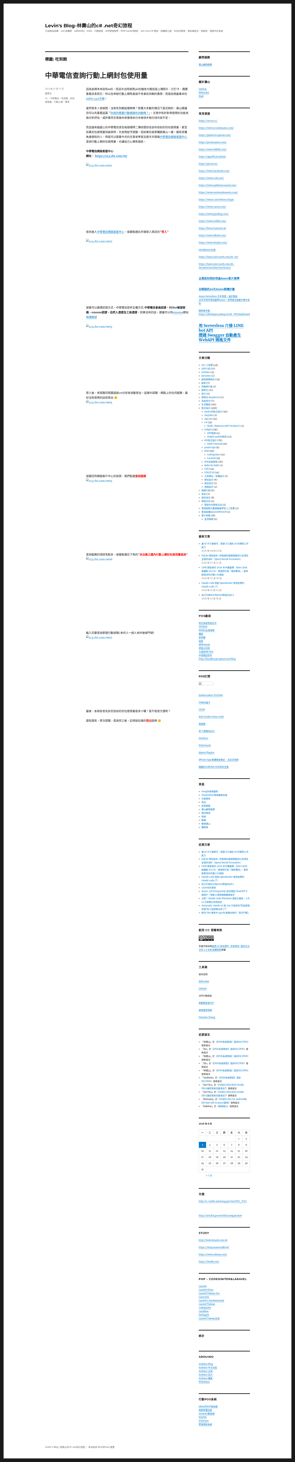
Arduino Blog (206, 1364)
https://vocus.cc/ (208, 120)
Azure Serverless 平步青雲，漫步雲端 (218, 296)
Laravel (211, 458)
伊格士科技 (204, 648)
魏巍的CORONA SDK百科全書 (214, 766)
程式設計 (205, 408)
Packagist (204, 1314)
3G (46, 98)
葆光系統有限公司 (207, 623)
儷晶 (201, 633)
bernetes (206, 375)
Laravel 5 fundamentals (211, 1300)
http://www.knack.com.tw (213, 1240)
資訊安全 (208, 483)
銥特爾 (202, 637)
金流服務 (208, 519)
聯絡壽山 (205, 823)
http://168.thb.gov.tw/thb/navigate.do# (220, 1215)
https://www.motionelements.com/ (218, 192)
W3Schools (205, 745)
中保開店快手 (205, 655)
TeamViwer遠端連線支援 (214, 795)
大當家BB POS (206, 651)
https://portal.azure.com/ (213, 142)
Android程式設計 (213, 411)
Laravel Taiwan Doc (209, 1293)
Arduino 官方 (206, 1374)
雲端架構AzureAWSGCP (213, 511)
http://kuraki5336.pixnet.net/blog (217, 658)
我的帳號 (205, 813)
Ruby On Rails (211, 465)
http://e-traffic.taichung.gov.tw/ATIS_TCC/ (223, 1201)
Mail (201, 96)
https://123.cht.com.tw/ (111, 156)
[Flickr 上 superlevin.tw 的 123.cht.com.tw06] (137, 591)
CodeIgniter (213, 454)
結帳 (203, 816)
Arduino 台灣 (206, 1371)
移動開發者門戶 (206, 1003)
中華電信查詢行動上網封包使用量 (96, 75)
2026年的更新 (208, 887)
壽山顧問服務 (205, 64)
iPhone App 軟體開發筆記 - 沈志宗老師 (218, 759)
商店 (203, 802)
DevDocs (203, 738)
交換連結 (205, 798)
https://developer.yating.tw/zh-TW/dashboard (224, 314)
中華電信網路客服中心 (173, 136)
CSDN (202, 709)
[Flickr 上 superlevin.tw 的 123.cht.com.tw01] (137, 194)
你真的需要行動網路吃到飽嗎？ (130, 113)
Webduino (204, 1381)
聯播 (203, 820)
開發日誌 (205, 501)
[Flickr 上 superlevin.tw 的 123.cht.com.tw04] (137, 434)
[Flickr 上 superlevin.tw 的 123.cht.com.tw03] (137, 355)
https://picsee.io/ (208, 163)
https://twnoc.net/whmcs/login (216, 199)
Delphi (208, 429)
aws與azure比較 (207, 249)
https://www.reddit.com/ (212, 221)
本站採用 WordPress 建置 (101, 1447)
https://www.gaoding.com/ (214, 214)
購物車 (204, 827)
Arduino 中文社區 (208, 1367)
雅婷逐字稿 (205, 310)
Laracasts (204, 1297)
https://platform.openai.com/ (215, 135)
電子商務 (205, 515)
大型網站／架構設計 (214, 476)
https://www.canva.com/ (212, 206)
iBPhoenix (204, 644)
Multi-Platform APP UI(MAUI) (223, 426)
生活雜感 (205, 404)
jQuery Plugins (206, 752)
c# (205, 422)
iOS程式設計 (210, 440)
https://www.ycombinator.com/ (216, 128)
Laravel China (206, 1289)
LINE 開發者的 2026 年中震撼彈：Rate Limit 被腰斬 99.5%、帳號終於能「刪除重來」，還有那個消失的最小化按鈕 (224, 571)
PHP (206, 451)
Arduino (205, 372)
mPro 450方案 (95, 98)
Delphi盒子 (204, 702)
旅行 (203, 393)
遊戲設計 (208, 486)
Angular (208, 415)
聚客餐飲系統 (205, 1424)
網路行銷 (205, 490)
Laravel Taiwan (207, 1304)
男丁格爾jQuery (207, 731)
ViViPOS (203, 626)
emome (178, 312)
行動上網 (58, 101)
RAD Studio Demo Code (211, 716)
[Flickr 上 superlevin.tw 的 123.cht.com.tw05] (137, 512)
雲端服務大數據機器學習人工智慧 (218, 508)
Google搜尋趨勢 (209, 791)
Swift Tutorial (214, 443)
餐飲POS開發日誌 (213, 504)
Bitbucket (204, 92)
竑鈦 (201, 641)
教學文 (48, 93)
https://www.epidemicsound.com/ (217, 185)
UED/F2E (209, 472)
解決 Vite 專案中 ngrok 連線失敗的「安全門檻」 (225, 912)
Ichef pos (204, 1420)
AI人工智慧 (207, 365)
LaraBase (204, 1311)
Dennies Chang (207, 1017)
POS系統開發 (210, 461)
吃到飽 (64, 98)
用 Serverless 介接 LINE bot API (221, 328)
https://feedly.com (209, 1261)
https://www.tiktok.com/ (212, 235)
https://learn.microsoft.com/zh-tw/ (218, 256)
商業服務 (205, 805)
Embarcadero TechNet (211, 695)
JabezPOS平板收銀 (208, 1406)
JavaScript (209, 447)
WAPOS (203, 1417)
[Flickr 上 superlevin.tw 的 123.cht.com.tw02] (137, 269)
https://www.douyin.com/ (213, 242)
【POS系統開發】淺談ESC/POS (232, 1041)
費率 (67, 101)
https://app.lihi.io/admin (212, 156)
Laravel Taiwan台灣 (209, 1318)
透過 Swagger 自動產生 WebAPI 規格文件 (220, 337)
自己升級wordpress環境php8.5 (217, 595)
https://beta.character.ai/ (212, 228)
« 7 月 (209, 1175)
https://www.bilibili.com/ (213, 149)
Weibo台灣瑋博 (206, 630)
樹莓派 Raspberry (210, 397)
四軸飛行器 (207, 386)
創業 (203, 383)
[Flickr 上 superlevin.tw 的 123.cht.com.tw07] (137, 669)
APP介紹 (205, 368)
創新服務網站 (208, 379)
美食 (203, 494)
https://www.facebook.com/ (214, 171)
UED (206, 468)
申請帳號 (91, 317)
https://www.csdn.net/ (211, 178)
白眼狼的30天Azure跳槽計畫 (217, 289)
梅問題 (202, 723)
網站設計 (208, 479)
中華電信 (54, 98)
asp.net (208, 418)
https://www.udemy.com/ (213, 1254)
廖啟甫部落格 (205, 1010)
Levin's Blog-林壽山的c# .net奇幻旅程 (88, 25)
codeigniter (205, 1307)
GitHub (203, 89)
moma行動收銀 (207, 1413)
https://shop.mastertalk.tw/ (214, 1247)
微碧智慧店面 (205, 1410)
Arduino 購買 (206, 1378)
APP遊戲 (211, 433)
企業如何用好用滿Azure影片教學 (219, 278)
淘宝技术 (205, 400)
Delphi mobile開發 (217, 436)
